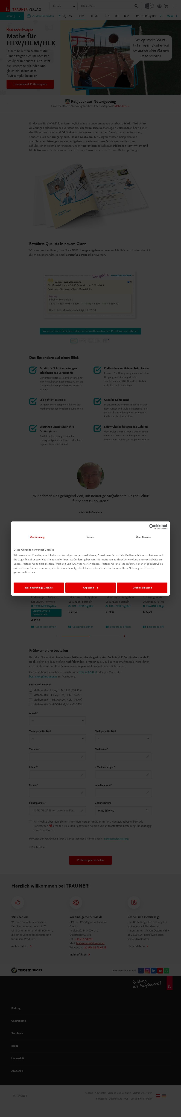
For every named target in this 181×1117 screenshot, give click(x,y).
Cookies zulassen (142, 587)
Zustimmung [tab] (37, 537)
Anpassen (88, 587)
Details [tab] (90, 537)
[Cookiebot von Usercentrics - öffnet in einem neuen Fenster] (151, 526)
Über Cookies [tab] (143, 537)
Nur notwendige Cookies (39, 587)
